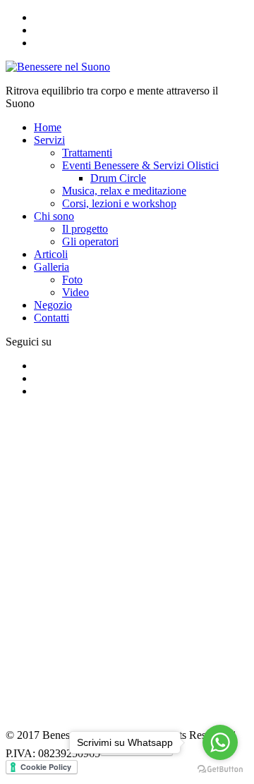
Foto (72, 280)
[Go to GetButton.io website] (220, 769)
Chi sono (54, 216)
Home (47, 127)
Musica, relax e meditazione (124, 191)
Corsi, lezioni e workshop (119, 203)
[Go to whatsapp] (220, 742)
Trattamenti (87, 153)
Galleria (51, 267)
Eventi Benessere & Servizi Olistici (140, 165)
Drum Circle (118, 178)
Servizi (49, 140)
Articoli (51, 254)
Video (75, 292)
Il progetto (85, 229)
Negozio (53, 305)
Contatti (51, 318)
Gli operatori (90, 241)
